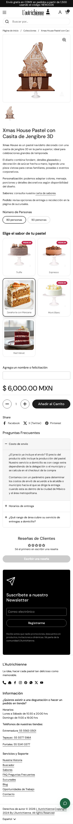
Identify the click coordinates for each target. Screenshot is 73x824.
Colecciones (29, 30)
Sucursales (9, 779)
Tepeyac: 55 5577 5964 (17, 737)
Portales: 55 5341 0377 (16, 744)
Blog (5, 784)
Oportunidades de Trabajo (18, 789)
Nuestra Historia (12, 760)
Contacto (9, 794)
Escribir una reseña (36, 559)
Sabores (7, 770)
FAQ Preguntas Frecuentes (19, 774)
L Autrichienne (45, 809)
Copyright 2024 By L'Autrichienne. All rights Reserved (35, 811)
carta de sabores (45, 193)
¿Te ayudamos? (65, 803)
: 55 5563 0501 (27, 730)
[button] (7, 404)
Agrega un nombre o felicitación (25, 367)
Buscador (8, 765)
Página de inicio (11, 30)
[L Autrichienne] (36, 12)
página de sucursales (15, 204)
